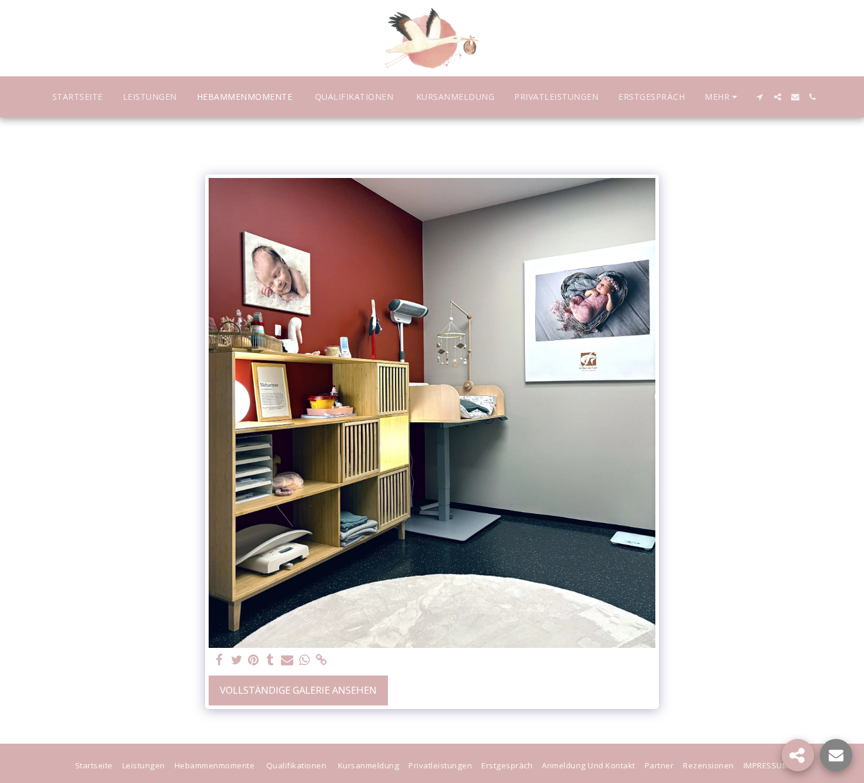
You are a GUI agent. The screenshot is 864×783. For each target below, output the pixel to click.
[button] (760, 97)
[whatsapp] (304, 660)
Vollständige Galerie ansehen (298, 690)
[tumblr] (270, 660)
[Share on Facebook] (219, 660)
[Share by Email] (287, 660)
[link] (321, 660)
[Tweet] (236, 660)
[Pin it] (253, 660)
